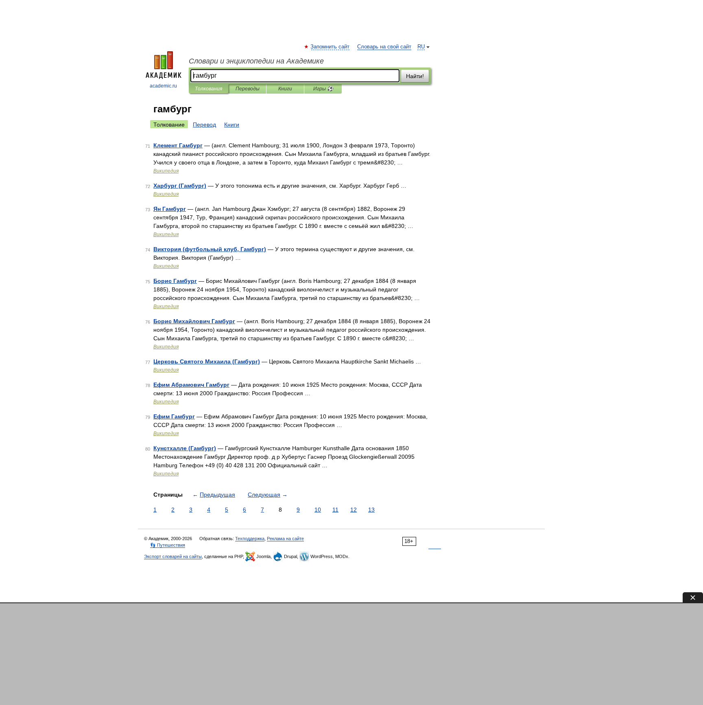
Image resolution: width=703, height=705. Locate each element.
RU (421, 47)
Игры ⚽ (323, 89)
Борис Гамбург (175, 281)
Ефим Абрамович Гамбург (191, 384)
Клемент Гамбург (178, 145)
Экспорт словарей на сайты (173, 556)
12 (353, 509)
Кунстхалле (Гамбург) (184, 448)
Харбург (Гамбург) (179, 185)
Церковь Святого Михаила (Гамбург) (206, 361)
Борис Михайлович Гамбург (194, 321)
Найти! (415, 76)
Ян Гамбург (169, 209)
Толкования (208, 89)
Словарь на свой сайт (384, 47)
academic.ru (163, 86)
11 (335, 509)
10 (317, 509)
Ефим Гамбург (174, 416)
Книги (285, 89)
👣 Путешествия (167, 545)
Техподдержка (249, 538)
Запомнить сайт (330, 47)
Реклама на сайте (285, 538)
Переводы (248, 89)
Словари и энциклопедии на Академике (256, 61)
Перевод (204, 124)
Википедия (166, 171)
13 (371, 509)
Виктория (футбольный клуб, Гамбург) (209, 249)
